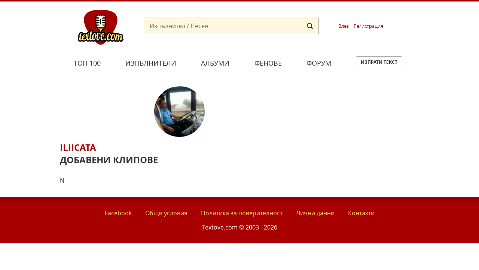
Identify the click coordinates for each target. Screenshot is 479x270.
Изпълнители (150, 63)
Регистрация (368, 26)
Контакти (361, 213)
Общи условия (166, 213)
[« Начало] (100, 26)
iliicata (78, 147)
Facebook (118, 213)
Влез (343, 26)
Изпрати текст (379, 62)
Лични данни (315, 213)
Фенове (268, 63)
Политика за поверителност (242, 213)
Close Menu (405, 14)
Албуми (215, 63)
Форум (318, 63)
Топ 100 (87, 63)
